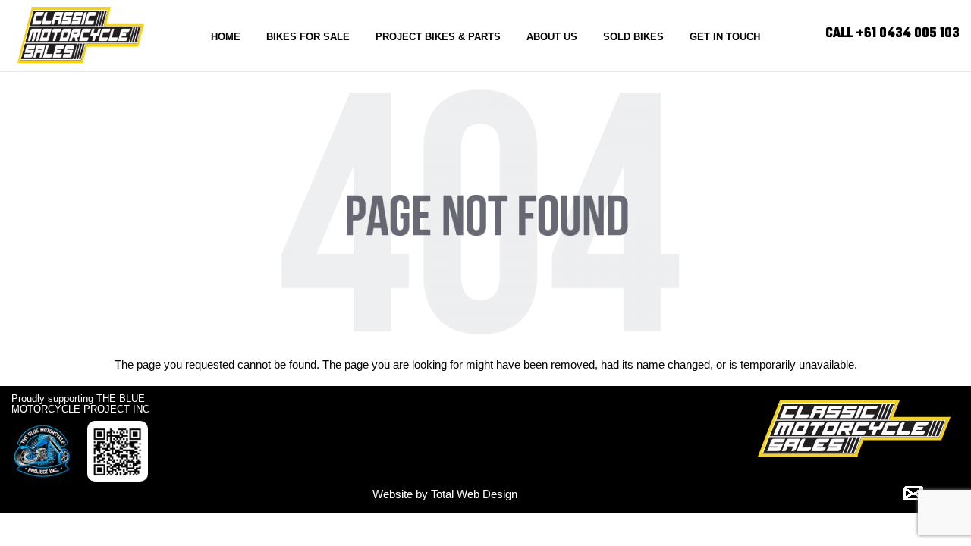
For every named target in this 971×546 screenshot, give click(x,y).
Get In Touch (725, 36)
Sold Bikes (633, 36)
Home (225, 36)
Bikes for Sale (308, 36)
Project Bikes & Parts (438, 36)
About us (551, 36)
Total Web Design (474, 494)
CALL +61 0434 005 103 (892, 34)
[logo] (80, 33)
